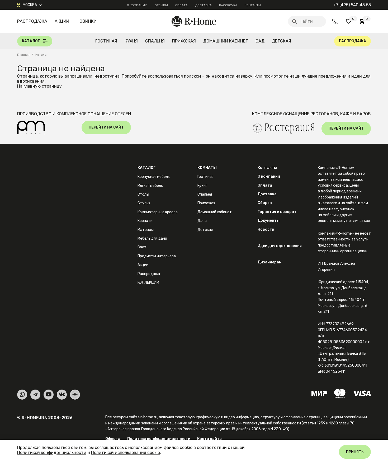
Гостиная (106, 41)
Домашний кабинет (225, 41)
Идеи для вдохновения (280, 246)
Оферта (112, 439)
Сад (259, 41)
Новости (266, 229)
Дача (202, 221)
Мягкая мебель (150, 185)
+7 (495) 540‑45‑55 (352, 4)
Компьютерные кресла (158, 212)
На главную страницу (39, 86)
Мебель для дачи (152, 238)
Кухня (131, 41)
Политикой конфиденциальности (51, 452)
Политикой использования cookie (125, 452)
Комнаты (207, 167)
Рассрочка (228, 5)
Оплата (181, 5)
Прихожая (184, 41)
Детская (281, 41)
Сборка (265, 203)
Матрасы (146, 230)
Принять (355, 452)
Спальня (155, 41)
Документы (269, 220)
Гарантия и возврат (277, 212)
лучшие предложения (324, 76)
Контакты (253, 5)
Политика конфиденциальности (158, 439)
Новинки (87, 21)
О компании (137, 5)
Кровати (145, 221)
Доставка (203, 5)
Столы (143, 194)
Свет (142, 247)
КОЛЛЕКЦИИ (148, 282)
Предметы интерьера (157, 256)
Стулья (144, 203)
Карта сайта (209, 439)
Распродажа (32, 21)
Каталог (146, 167)
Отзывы (161, 5)
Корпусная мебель (154, 176)
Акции (62, 21)
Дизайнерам (270, 262)
